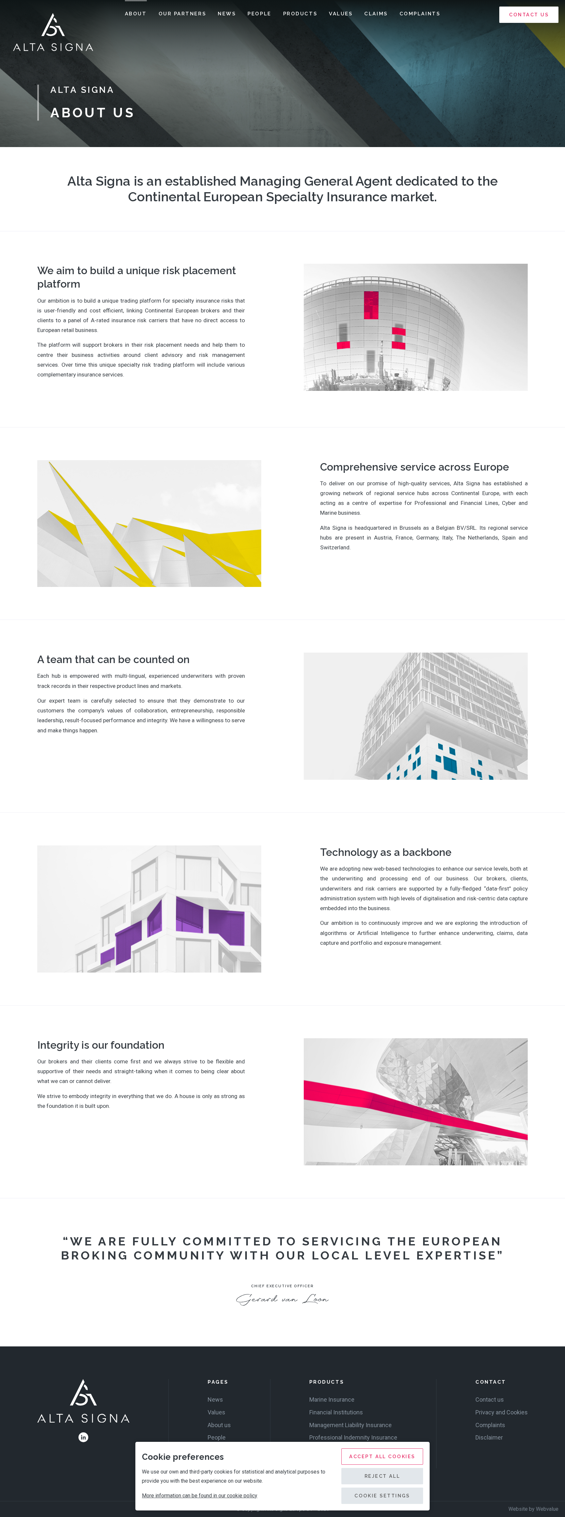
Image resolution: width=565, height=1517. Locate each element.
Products (300, 14)
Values (340, 14)
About (136, 14)
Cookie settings (382, 1495)
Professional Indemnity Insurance (353, 1437)
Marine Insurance (331, 1399)
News (227, 14)
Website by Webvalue (533, 1509)
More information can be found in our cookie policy (199, 1495)
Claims (375, 14)
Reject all (382, 1476)
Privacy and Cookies (501, 1412)
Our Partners (182, 14)
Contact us (529, 14)
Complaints (420, 14)
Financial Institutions (336, 1412)
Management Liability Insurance (350, 1425)
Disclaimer (489, 1437)
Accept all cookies (382, 1456)
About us (219, 1425)
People (259, 14)
